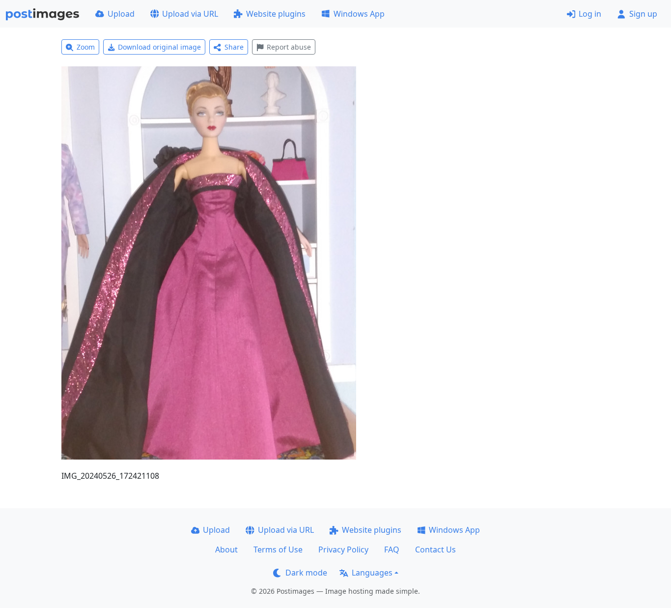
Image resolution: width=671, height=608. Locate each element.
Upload (121, 13)
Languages (372, 572)
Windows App (359, 13)
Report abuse (289, 47)
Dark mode (306, 572)
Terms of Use (278, 549)
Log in (590, 13)
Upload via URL (190, 13)
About (226, 549)
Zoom (86, 47)
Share (234, 47)
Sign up (643, 13)
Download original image (159, 47)
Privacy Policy (343, 549)
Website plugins (276, 13)
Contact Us (435, 549)
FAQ (391, 549)
